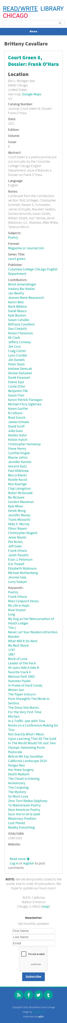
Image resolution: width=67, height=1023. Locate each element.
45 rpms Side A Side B (23, 668)
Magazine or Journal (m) (26, 248)
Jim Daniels (16, 360)
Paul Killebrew (18, 471)
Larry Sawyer (17, 582)
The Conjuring (18, 787)
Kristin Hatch (17, 440)
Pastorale (15, 752)
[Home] (33, 17)
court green (16, 259)
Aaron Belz (16, 302)
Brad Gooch (16, 417)
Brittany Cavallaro (21, 324)
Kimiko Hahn (17, 435)
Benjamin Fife (18, 391)
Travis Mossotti (19, 520)
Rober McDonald (20, 493)
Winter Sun (16, 690)
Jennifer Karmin (19, 462)
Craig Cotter (17, 351)
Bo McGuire (16, 497)
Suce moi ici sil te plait (24, 814)
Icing (11, 614)
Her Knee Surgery (21, 770)
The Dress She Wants (23, 708)
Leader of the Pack (22, 663)
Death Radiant (18, 774)
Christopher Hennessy (24, 444)
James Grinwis (18, 422)
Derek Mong (17, 511)
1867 (11, 654)
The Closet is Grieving (23, 779)
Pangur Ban (16, 765)
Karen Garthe (18, 409)
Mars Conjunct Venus (23, 601)
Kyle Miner (15, 506)
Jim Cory (14, 346)
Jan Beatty (16, 293)
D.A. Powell (16, 564)
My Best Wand (18, 645)
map (45, 906)
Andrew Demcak (20, 369)
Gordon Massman (21, 502)
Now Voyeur (17, 610)
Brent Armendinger (22, 284)
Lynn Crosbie (17, 355)
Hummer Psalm (19, 681)
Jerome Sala (17, 577)
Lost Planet (16, 823)
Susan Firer (16, 395)
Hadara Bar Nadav (21, 289)
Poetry (13, 237)
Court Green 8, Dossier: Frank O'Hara (33, 61)
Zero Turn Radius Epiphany (27, 801)
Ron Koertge (17, 484)
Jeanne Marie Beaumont (26, 298)
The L (12, 628)
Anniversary (16, 783)
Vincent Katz (17, 466)
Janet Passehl (18, 555)
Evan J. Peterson (20, 559)
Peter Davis (16, 364)
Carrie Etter (16, 386)
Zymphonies (38, 1012)
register (28, 863)
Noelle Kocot (17, 480)
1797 (11, 650)
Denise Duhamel (20, 373)
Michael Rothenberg (23, 573)
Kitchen (13, 716)
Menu (33, 31)
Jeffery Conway (19, 342)
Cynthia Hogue (19, 453)
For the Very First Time (24, 712)
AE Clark (14, 338)
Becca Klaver (17, 475)
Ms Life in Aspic (19, 605)
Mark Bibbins (17, 306)
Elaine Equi (16, 382)
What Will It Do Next (23, 641)
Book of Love (17, 659)
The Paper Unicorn (22, 694)
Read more (19, 859)
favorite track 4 (19, 672)
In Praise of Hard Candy (25, 685)
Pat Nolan (15, 542)
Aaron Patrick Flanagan (25, 400)
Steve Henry (17, 449)
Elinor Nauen (17, 528)
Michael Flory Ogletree (24, 404)
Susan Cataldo (18, 320)
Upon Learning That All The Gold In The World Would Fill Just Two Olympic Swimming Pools (32, 743)
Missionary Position (22, 819)
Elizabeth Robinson (22, 568)
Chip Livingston (19, 488)
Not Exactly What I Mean (26, 734)
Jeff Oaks (15, 546)
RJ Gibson (15, 413)
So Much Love (18, 796)
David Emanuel (19, 378)
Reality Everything (21, 827)
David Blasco (17, 311)
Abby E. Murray (18, 524)
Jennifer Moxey (19, 515)
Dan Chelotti (17, 329)
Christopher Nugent (23, 533)
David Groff (16, 426)
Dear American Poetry (24, 810)
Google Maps (31, 94)
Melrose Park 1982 (21, 676)
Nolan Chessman (20, 333)
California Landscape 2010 (27, 761)
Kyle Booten (17, 315)
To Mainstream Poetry (24, 805)
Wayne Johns (18, 457)
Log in (14, 863)
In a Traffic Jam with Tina (26, 721)
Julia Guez (15, 431)
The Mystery (17, 792)
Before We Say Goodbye (25, 756)
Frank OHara (17, 551)
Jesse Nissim (17, 537)
